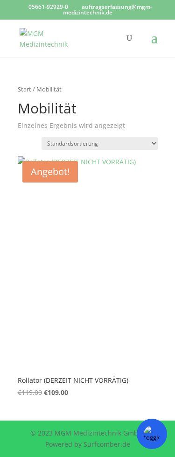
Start (24, 89)
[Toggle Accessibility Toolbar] (152, 434)
